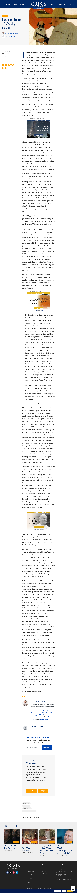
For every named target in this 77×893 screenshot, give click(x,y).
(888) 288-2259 (63, 877)
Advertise (30, 875)
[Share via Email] (12, 65)
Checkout (44, 873)
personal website (44, 719)
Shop (52, 4)
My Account (45, 869)
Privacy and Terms (31, 881)
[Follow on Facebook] (7, 872)
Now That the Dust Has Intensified (28, 848)
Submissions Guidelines (31, 871)
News (15, 4)
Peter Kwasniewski (11, 33)
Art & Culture (26, 803)
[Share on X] (3, 65)
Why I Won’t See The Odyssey (11, 847)
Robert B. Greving (27, 853)
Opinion (8, 4)
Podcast (22, 4)
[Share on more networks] (6, 68)
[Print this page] (3, 68)
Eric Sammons (8, 850)
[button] (73, 888)
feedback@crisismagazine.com (64, 869)
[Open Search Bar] (73, 4)
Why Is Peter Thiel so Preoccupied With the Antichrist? (65, 849)
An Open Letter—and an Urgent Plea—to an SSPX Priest (47, 849)
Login (65, 4)
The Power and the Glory (29, 810)
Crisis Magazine (10, 36)
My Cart (44, 871)
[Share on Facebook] (6, 65)
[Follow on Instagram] (14, 872)
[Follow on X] (10, 872)
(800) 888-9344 (62, 875)
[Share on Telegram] (9, 65)
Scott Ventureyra (63, 855)
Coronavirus (26, 805)
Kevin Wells (43, 855)
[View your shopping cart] (70, 4)
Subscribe (47, 748)
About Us (30, 869)
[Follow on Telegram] (17, 872)
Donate (59, 4)
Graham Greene (27, 808)
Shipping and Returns (31, 877)
